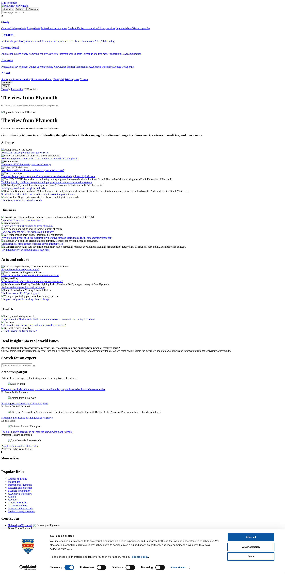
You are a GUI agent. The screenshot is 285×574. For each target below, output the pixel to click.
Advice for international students (65, 53)
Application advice (11, 53)
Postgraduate (33, 28)
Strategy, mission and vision (15, 79)
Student (7, 82)
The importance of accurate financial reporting (25, 249)
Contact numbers (18, 505)
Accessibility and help (20, 508)
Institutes (6, 41)
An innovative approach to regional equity (23, 287)
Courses (5, 28)
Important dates (124, 28)
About (5, 73)
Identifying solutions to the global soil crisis (23, 188)
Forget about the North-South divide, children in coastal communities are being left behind (48, 319)
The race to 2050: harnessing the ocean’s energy (26, 164)
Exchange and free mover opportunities (103, 53)
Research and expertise (20, 487)
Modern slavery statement (21, 511)
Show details (178, 567)
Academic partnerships (101, 66)
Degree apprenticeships (41, 66)
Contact (84, 79)
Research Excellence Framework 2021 (80, 41)
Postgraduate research (30, 41)
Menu (20, 9)
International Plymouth (20, 484)
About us (12, 499)
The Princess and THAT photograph (20, 293)
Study (5, 22)
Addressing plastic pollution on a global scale (24, 152)
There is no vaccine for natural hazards (21, 200)
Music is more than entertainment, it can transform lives (30, 275)
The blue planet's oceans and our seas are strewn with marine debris (36, 431)
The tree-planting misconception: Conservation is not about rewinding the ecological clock (48, 176)
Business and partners (19, 490)
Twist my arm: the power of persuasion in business (27, 231)
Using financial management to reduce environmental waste (32, 243)
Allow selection (251, 546)
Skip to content (9, 2)
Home (4, 89)
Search (8, 9)
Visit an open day (141, 28)
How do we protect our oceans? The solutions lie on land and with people (39, 158)
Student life (74, 28)
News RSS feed (17, 502)
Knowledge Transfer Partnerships (71, 66)
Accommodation (89, 28)
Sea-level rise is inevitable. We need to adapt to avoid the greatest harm (38, 194)
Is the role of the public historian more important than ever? (32, 281)
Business (7, 60)
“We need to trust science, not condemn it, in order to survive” (33, 325)
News (56, 79)
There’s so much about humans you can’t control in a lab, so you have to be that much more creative (53, 389)
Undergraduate (18, 28)
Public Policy (107, 41)
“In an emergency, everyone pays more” (22, 220)
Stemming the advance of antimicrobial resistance (27, 417)
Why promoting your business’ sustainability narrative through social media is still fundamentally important (56, 237)
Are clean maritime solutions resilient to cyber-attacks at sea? (32, 170)
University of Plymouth (20, 525)
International (10, 47)
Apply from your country (34, 53)
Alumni (48, 79)
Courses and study (17, 478)
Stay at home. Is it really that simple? (20, 269)
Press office (17, 89)
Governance (37, 79)
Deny (251, 556)
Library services (106, 28)
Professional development (54, 28)
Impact (14, 41)
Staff (6, 86)
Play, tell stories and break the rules (19, 446)
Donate (117, 66)
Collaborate (128, 66)
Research (7, 34)
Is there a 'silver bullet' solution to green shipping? (27, 226)
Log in (33, 9)
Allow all (251, 537)
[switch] (101, 567)
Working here (72, 79)
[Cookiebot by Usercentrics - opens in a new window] (28, 567)
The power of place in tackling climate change (25, 299)
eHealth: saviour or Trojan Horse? (19, 331)
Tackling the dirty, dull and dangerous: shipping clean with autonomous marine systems (46, 182)
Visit (62, 79)
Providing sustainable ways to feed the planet (24, 403)
